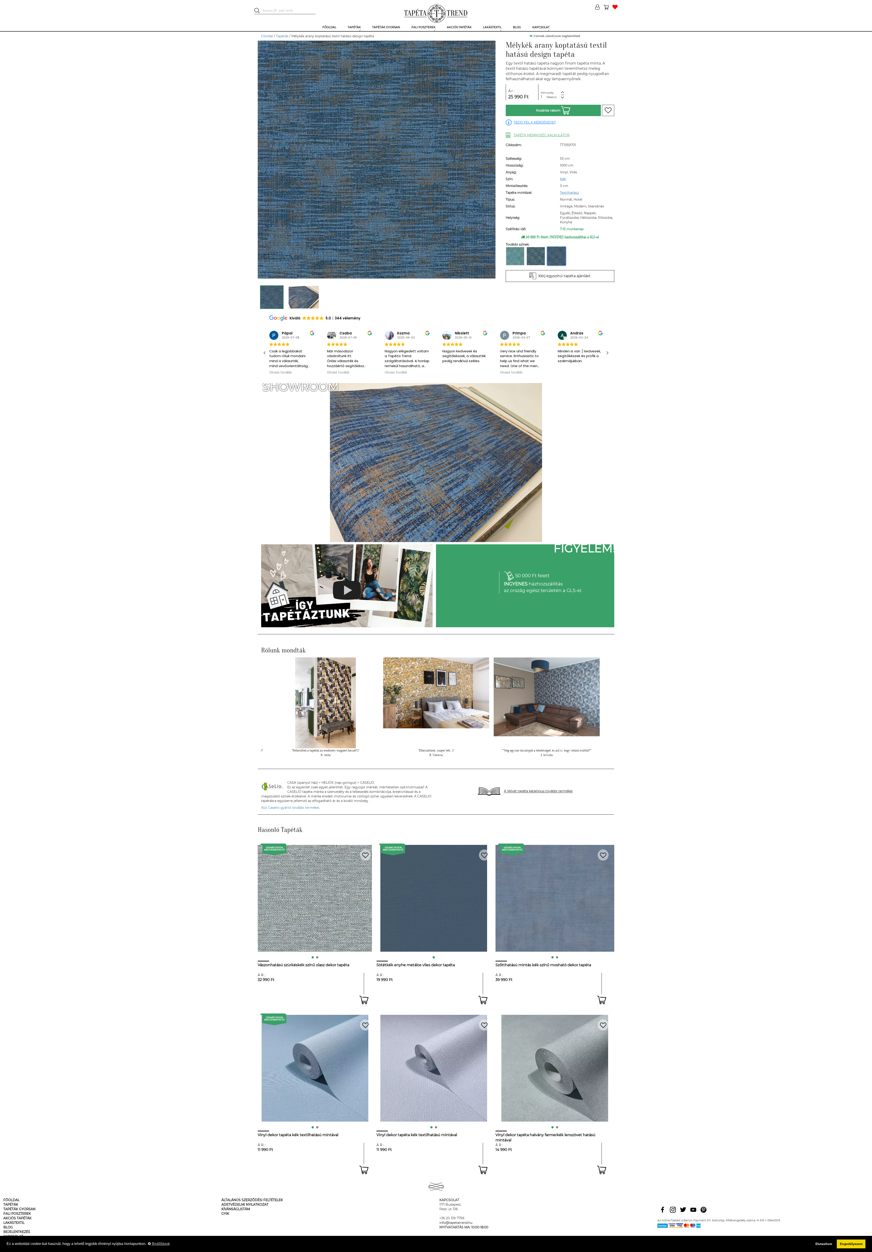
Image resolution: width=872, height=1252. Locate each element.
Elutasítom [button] (823, 1244)
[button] (607, 352)
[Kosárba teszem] (364, 1000)
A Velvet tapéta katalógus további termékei (538, 791)
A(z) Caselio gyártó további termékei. (290, 808)
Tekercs (551, 97)
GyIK (225, 1214)
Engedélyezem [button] (851, 1244)
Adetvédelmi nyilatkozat (244, 1204)
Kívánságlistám (235, 1209)
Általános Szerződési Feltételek (252, 1200)
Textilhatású (569, 193)
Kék (563, 179)
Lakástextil (14, 1223)
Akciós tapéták (17, 1218)
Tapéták (282, 36)
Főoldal (267, 36)
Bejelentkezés (16, 1232)
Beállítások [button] (160, 1244)
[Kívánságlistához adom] (608, 110)
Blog (8, 1227)
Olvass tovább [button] (280, 373)
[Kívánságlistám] (615, 7)
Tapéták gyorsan (19, 1209)
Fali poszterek (17, 1214)
